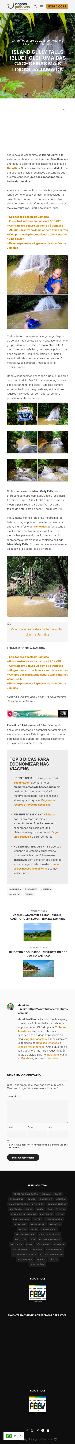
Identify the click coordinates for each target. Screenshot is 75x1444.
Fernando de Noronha (23, 1214)
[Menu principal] (41, 6)
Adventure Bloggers (26, 1194)
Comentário (13, 1096)
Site (50, 1127)
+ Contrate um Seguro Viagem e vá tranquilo (35, 225)
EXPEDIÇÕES (57, 6)
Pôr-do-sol (43, 1244)
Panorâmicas (49, 1229)
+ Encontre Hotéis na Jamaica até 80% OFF (34, 221)
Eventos (61, 1209)
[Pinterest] (37, 1430)
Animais (46, 1194)
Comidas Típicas (57, 1204)
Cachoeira (15, 889)
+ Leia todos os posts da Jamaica (28, 216)
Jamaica (46, 889)
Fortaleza (46, 1214)
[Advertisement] (33, 127)
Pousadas (16, 1244)
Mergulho (20, 1224)
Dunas (40, 1209)
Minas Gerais (38, 1224)
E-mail (32, 1127)
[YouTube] (48, 1430)
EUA (50, 1209)
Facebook (27, 1058)
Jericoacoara (54, 1219)
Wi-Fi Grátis (37, 1264)
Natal (34, 1229)
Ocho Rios (45, 44)
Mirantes (55, 1224)
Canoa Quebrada (18, 1204)
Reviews (37, 1249)
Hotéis (37, 1219)
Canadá (60, 1199)
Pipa (33, 1239)
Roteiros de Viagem (51, 1254)
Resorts (59, 1244)
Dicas (29, 1209)
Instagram (53, 1054)
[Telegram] (42, 1430)
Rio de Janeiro (54, 1249)
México (22, 1229)
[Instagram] (32, 1430)
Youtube (53, 1058)
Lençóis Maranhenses (30, 1046)
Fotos (60, 1214)
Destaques (31, 889)
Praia (29, 1244)
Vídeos (54, 1259)
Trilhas (29, 894)
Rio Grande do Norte (24, 1254)
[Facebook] (27, 1430)
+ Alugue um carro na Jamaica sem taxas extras (37, 230)
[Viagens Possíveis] (18, 6)
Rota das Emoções (47, 1042)
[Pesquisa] (35, 6)
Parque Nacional (25, 1234)
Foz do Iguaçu (21, 1219)
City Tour (37, 1204)
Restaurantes (21, 1249)
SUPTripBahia (25, 1259)
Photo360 (21, 1239)
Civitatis (49, 814)
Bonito (32, 1199)
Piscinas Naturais (49, 1239)
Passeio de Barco (49, 1234)
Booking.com (22, 782)
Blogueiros (17, 1199)
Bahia (58, 1194)
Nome (10, 1127)
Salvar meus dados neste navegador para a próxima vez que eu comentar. (38, 1146)
